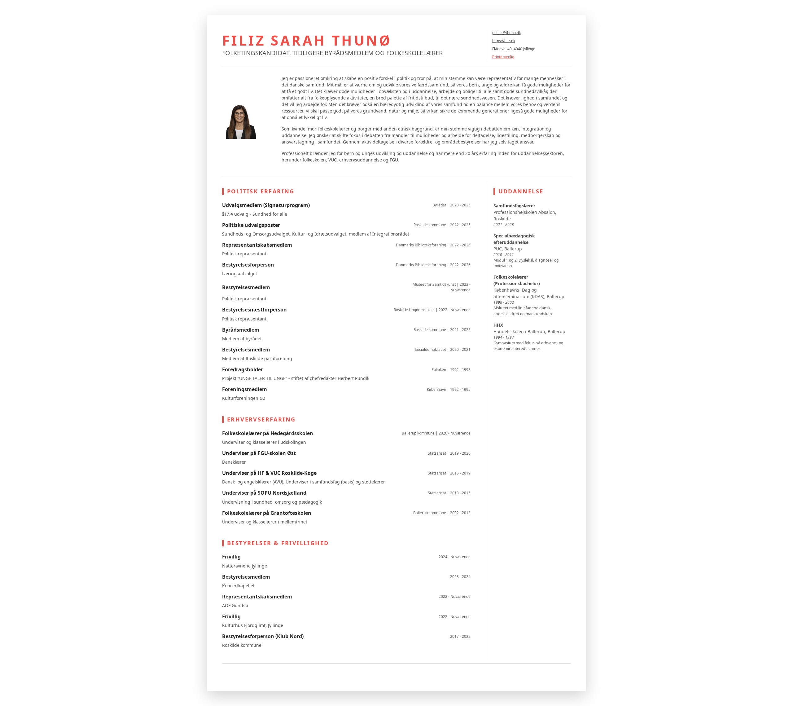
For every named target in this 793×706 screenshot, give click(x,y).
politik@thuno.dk (506, 32)
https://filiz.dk (503, 40)
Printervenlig (503, 57)
